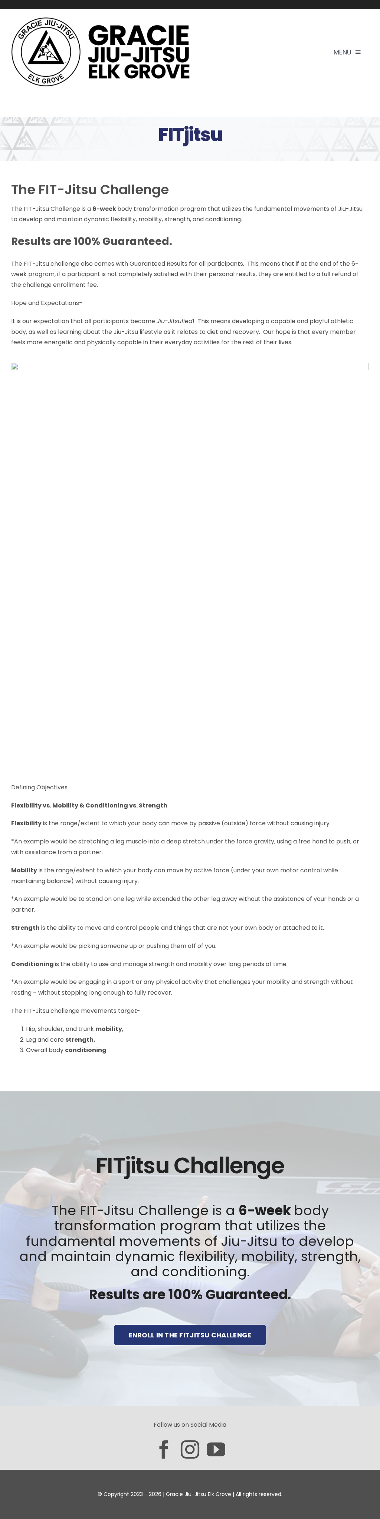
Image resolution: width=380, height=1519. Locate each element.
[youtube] (216, 1449)
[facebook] (164, 1449)
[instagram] (190, 1449)
